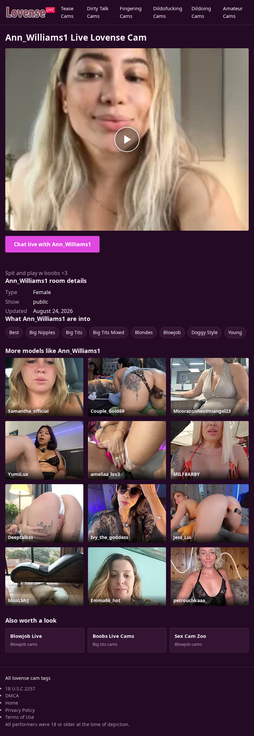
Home (11, 703)
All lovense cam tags (28, 678)
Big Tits (74, 332)
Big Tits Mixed (108, 332)
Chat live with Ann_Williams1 (52, 244)
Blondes (144, 332)
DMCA (12, 695)
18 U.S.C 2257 (20, 688)
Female (42, 292)
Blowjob (172, 332)
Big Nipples (42, 332)
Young (235, 332)
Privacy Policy (20, 710)
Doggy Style (204, 332)
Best (14, 332)
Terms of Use (19, 717)
